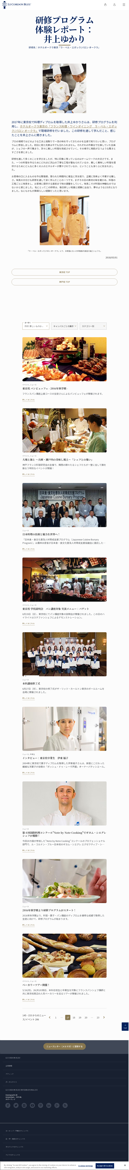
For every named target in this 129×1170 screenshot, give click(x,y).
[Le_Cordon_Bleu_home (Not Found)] (16, 5)
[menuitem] (105, 5)
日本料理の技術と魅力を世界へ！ (41, 534)
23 (98, 1017)
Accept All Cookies (105, 1166)
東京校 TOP (64, 272)
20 (86, 1017)
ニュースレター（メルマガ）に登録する (64, 1046)
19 (80, 1017)
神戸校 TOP (64, 281)
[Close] (125, 1165)
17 (68, 1017)
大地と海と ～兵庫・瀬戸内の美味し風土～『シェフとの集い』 (58, 459)
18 (74, 1017)
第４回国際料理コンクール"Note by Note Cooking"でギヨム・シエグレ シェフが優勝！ (64, 834)
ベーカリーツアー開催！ (36, 984)
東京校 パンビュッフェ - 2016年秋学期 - (45, 388)
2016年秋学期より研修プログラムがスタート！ (49, 910)
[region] (64, 1165)
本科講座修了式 (31, 683)
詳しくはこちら (28, 400)
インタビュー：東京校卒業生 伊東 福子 (45, 758)
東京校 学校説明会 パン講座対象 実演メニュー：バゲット (55, 608)
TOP (125, 1028)
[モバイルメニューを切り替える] (124, 5)
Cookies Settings (85, 1166)
